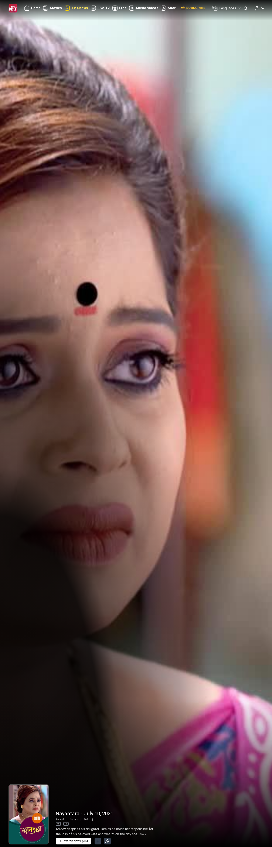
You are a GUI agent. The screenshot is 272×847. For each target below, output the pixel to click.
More (143, 834)
